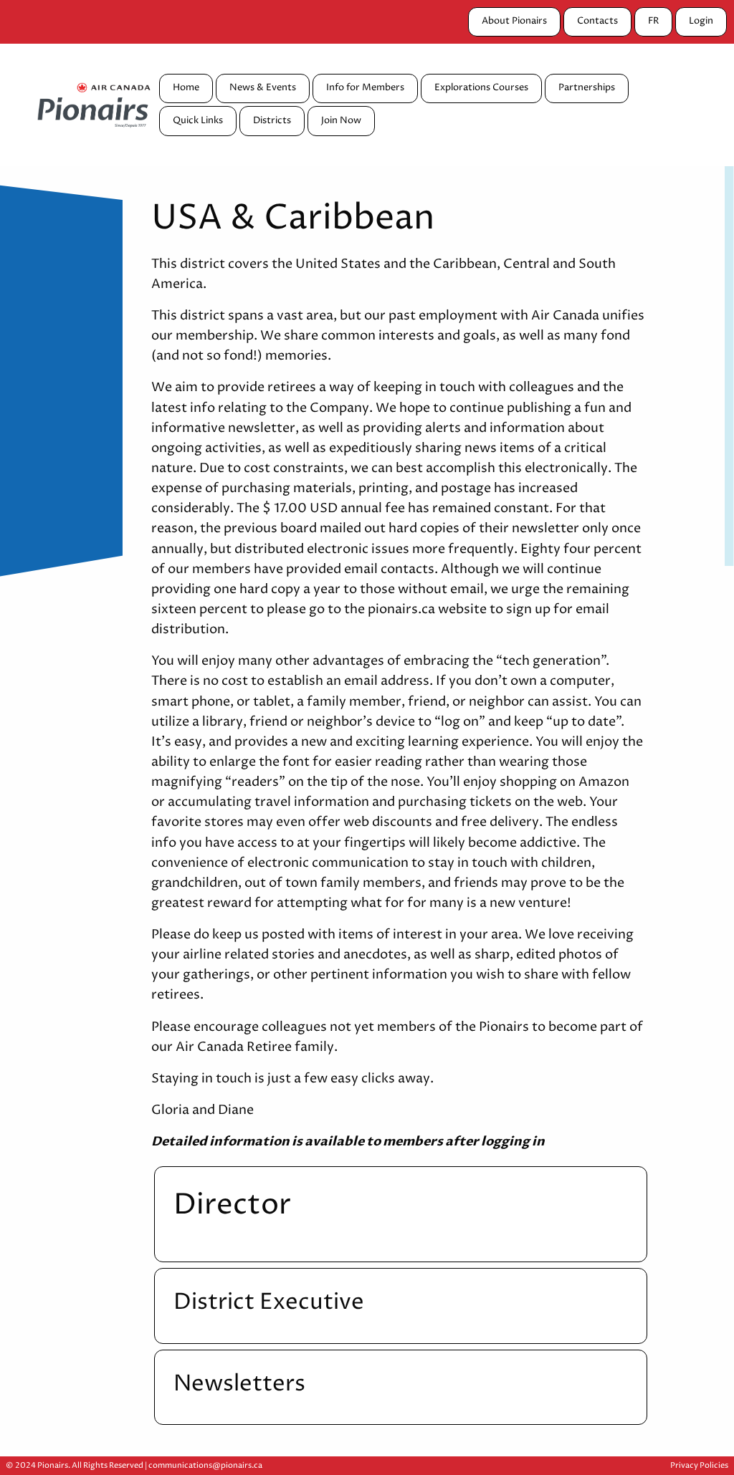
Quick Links (198, 121)
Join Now (341, 121)
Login (701, 21)
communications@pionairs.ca (205, 1465)
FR (653, 21)
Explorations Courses (481, 88)
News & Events (262, 88)
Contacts (597, 21)
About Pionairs (514, 21)
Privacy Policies (699, 1465)
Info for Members (365, 88)
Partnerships (586, 88)
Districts (272, 121)
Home (186, 88)
